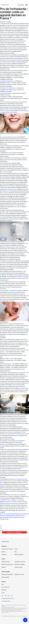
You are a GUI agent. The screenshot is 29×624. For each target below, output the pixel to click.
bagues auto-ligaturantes (8, 88)
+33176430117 (3, 500)
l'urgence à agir (4, 110)
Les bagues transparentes (6, 81)
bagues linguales (6, 93)
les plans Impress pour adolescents (19, 449)
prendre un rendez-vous (12, 501)
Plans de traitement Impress (17, 517)
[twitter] (1, 526)
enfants (13, 292)
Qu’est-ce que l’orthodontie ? (7, 514)
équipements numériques (6, 189)
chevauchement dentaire (14, 60)
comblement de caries (15, 278)
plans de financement (19, 433)
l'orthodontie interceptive (15, 290)
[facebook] (1, 521)
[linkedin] (1, 523)
